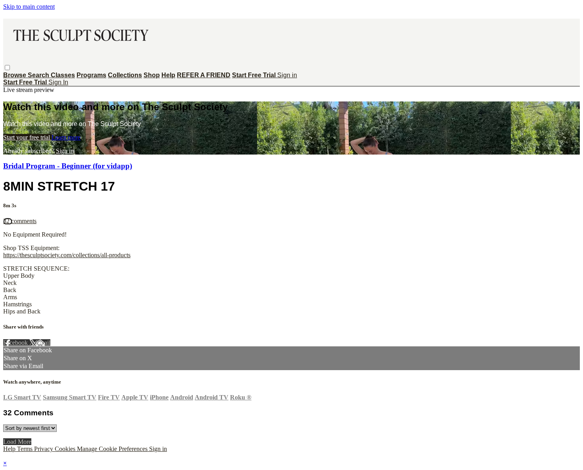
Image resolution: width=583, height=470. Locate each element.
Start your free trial (27, 137)
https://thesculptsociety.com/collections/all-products (66, 255)
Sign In (58, 82)
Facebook (16, 342)
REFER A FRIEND (203, 75)
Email (43, 342)
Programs (91, 75)
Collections (125, 75)
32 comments (19, 221)
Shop (152, 75)
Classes (63, 75)
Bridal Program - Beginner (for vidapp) (67, 166)
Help (168, 75)
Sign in (287, 75)
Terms (25, 448)
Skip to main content (29, 6)
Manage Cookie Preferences (113, 448)
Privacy (44, 448)
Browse (15, 75)
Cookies (66, 448)
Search (39, 75)
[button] (7, 67)
